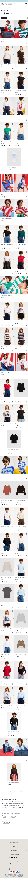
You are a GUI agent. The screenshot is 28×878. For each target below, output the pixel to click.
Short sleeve (11, 18)
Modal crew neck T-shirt (6, 603)
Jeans (4, 816)
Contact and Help (14, 842)
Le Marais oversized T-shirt (7, 628)
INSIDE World (14, 850)
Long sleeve (19, 18)
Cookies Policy (13, 875)
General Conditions (9, 876)
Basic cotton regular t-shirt (7, 141)
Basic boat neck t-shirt (20, 500)
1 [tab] (1, 21)
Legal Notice (15, 876)
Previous (1, 54)
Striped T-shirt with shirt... (21, 654)
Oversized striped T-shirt (6, 218)
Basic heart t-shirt (19, 680)
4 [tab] (17, 46)
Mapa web (21, 876)
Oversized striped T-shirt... (7, 475)
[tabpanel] (14, 157)
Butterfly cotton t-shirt (6, 346)
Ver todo (4, 18)
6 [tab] (19, 46)
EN (18, 864)
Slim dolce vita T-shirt (6, 90)
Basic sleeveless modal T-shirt (7, 193)
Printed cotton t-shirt (6, 116)
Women (10, 3)
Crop (26, 18)
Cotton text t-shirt (5, 64)
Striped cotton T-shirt (6, 757)
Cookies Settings (20, 875)
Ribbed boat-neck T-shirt (20, 398)
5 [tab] (4, 46)
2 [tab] (2, 46)
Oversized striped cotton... (7, 39)
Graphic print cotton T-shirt (7, 423)
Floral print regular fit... (13, 167)
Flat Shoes (6, 822)
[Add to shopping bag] (26, 43)
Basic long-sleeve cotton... (14, 731)
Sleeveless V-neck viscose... (21, 64)
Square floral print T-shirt (6, 705)
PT (16, 864)
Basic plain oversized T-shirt (7, 551)
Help (14, 846)
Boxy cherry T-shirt (5, 372)
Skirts (13, 816)
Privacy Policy (7, 875)
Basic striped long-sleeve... (21, 346)
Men (14, 3)
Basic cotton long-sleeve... (21, 141)
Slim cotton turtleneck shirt (14, 782)
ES (13, 864)
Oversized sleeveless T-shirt (21, 423)
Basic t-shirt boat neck (6, 654)
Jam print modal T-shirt (6, 269)
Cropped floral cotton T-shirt (21, 321)
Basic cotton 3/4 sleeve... (13, 449)
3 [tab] (3, 46)
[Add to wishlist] (26, 21)
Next (12, 54)
